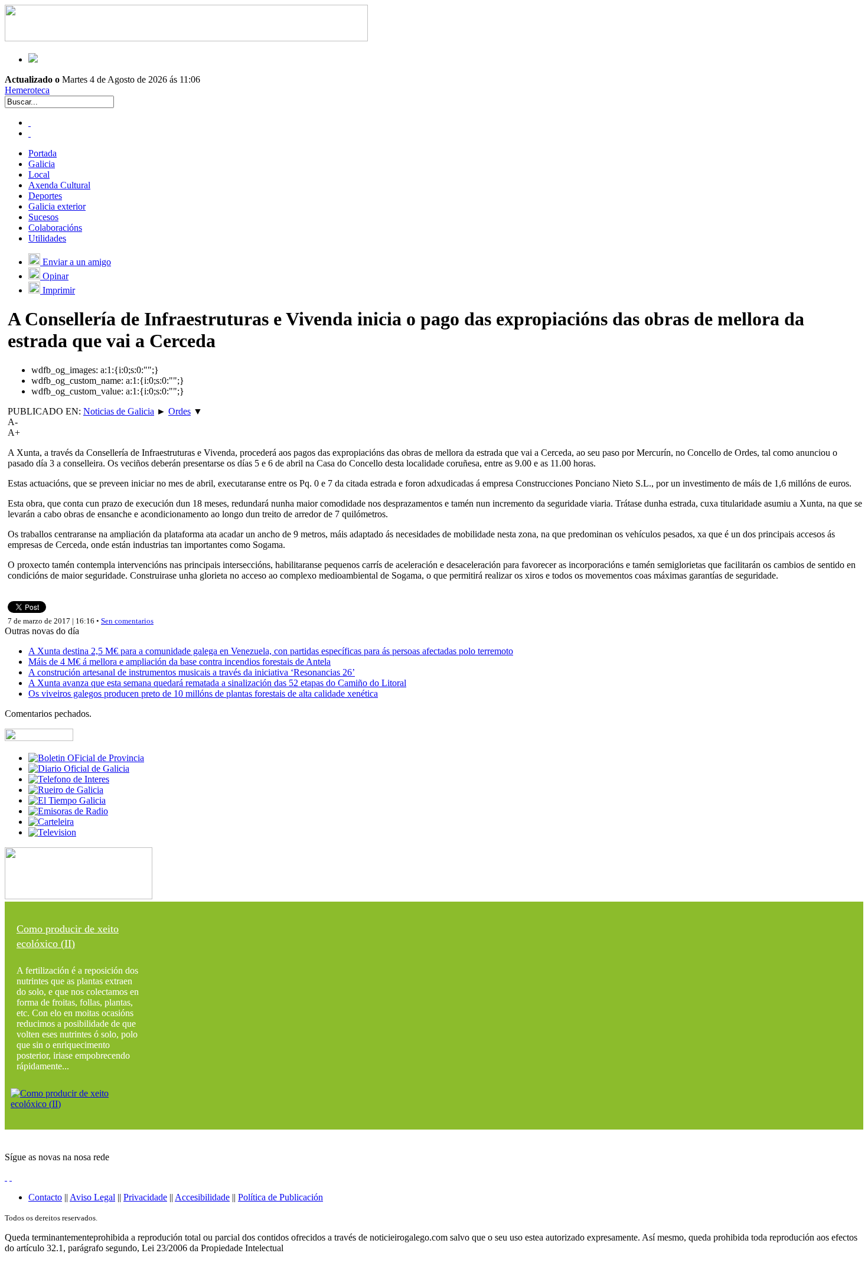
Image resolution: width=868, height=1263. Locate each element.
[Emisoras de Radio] (68, 811)
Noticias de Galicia (118, 411)
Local (39, 174)
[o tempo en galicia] (67, 800)
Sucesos (43, 217)
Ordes (179, 411)
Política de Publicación (280, 1197)
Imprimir (57, 290)
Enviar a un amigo (75, 262)
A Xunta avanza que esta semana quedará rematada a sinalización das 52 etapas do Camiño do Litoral (217, 683)
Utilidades (47, 238)
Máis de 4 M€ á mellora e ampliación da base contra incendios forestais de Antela (179, 662)
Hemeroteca (27, 90)
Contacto (45, 1197)
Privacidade (145, 1197)
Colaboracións (55, 228)
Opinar (54, 276)
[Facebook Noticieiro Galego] (29, 123)
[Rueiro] (65, 790)
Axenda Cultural (59, 185)
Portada (42, 153)
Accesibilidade (202, 1197)
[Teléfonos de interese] (68, 779)
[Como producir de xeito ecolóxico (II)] (78, 1104)
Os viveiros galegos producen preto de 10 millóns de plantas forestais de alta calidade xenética (203, 693)
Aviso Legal (92, 1197)
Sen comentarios (127, 620)
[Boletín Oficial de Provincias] (86, 758)
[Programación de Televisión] (52, 832)
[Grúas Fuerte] (186, 38)
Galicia (41, 164)
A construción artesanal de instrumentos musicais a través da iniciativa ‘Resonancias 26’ (191, 672)
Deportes (45, 196)
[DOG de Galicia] (78, 768)
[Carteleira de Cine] (51, 822)
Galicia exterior (57, 206)
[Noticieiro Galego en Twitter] (29, 133)
